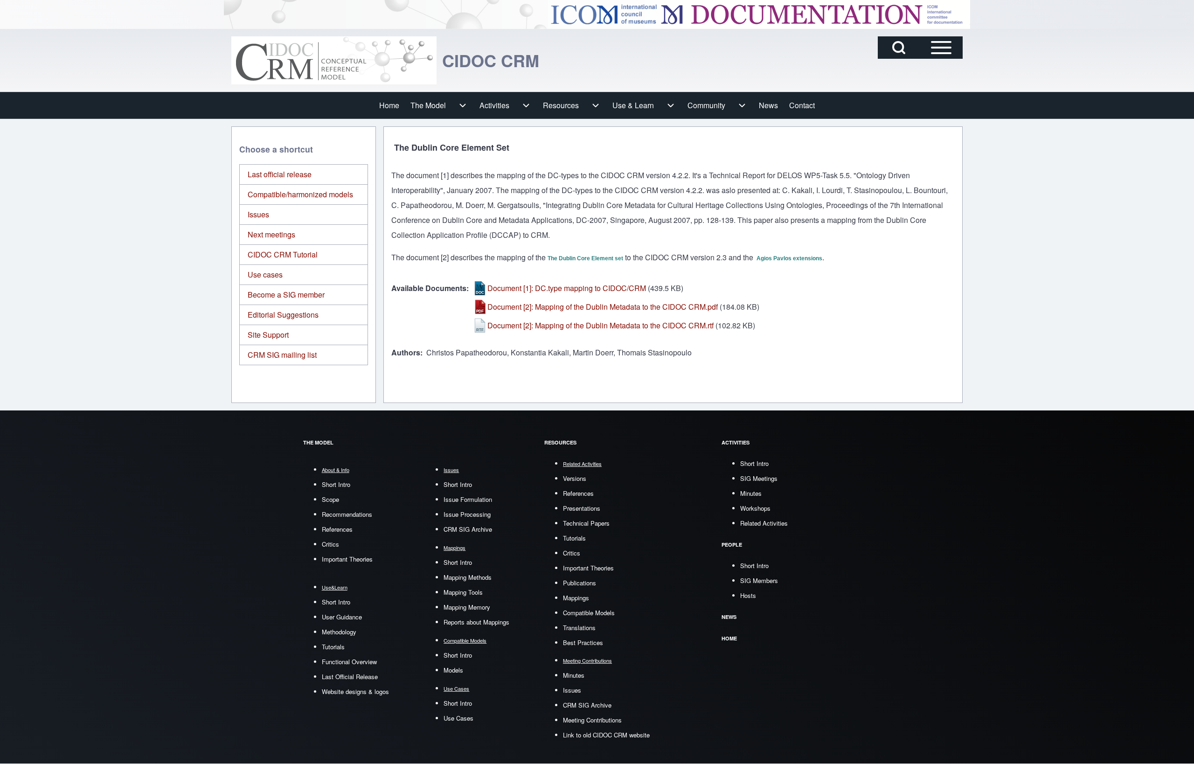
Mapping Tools (463, 592)
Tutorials (333, 646)
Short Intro (336, 484)
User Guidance (342, 616)
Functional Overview (349, 661)
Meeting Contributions (592, 719)
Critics (330, 544)
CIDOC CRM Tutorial (283, 254)
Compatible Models (589, 612)
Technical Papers (586, 523)
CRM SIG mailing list (282, 354)
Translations (579, 627)
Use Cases (458, 718)
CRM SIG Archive (468, 529)
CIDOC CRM (490, 60)
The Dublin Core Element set (585, 258)
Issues (258, 214)
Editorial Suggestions (283, 314)
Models (453, 670)
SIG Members (759, 580)
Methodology (339, 631)
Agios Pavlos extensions (789, 258)
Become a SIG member (286, 294)
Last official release (280, 174)
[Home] (334, 60)
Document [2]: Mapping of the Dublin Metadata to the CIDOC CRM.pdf (602, 306)
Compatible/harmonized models (300, 194)
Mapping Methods (468, 577)
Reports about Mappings (476, 622)
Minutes (573, 675)
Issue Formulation (468, 499)
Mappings (576, 597)
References (337, 529)
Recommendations (347, 514)
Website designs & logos (355, 691)
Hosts (748, 595)
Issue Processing (467, 514)
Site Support (268, 334)
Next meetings (271, 234)
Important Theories (347, 559)
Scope (330, 499)
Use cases (265, 274)
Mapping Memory (467, 607)
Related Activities (764, 523)
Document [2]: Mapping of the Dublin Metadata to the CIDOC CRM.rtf (600, 325)
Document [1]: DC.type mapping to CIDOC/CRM (566, 288)
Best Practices (583, 642)
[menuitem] (389, 105)
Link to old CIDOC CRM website (606, 734)
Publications (579, 582)
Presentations (581, 508)
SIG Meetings (758, 478)
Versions (574, 478)
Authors (405, 352)
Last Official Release (350, 676)
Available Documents (428, 288)
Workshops (755, 508)
